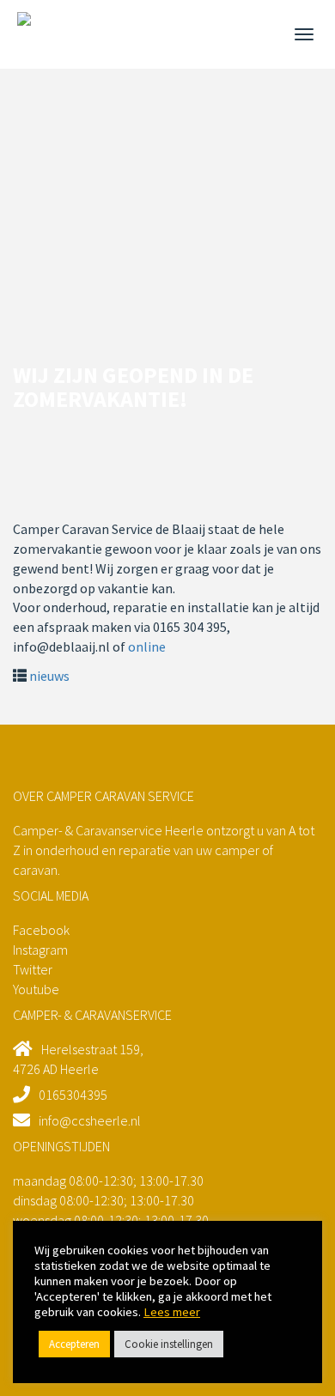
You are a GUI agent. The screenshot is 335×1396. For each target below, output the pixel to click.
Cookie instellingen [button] (169, 1344)
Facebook (41, 929)
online (147, 646)
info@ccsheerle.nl (90, 1120)
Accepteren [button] (74, 1344)
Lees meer (171, 1312)
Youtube (36, 989)
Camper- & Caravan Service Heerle (38, 33)
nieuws (49, 675)
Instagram (40, 949)
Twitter (32, 969)
